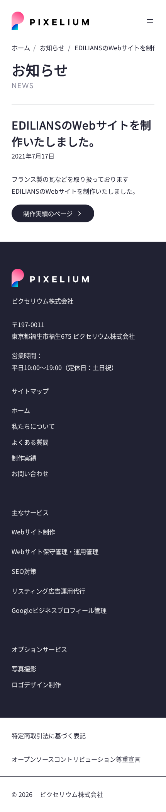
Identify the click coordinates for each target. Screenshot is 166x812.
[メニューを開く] (149, 21)
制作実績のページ (48, 213)
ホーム (21, 47)
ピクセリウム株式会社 (71, 794)
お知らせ (52, 47)
